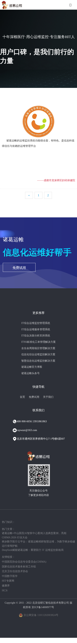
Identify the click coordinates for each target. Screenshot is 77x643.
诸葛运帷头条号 (30, 373)
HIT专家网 (8, 580)
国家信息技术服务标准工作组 (19, 566)
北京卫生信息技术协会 (15, 571)
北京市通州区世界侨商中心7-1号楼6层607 (41, 438)
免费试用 (19, 268)
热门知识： (8, 522)
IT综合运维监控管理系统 (35, 323)
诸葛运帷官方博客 (31, 367)
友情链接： (8, 556)
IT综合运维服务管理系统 (35, 329)
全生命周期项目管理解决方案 (38, 348)
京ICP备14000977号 (43, 607)
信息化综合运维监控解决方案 (38, 354)
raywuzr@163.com (27, 430)
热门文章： (8, 529)
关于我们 (48, 397)
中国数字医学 (10, 576)
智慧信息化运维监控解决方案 (38, 360)
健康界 (6, 585)
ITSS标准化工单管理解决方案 (38, 342)
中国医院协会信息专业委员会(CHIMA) (24, 561)
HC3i (4, 590)
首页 (22, 397)
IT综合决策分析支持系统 (35, 335)
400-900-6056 (24, 421)
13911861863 (40, 421)
